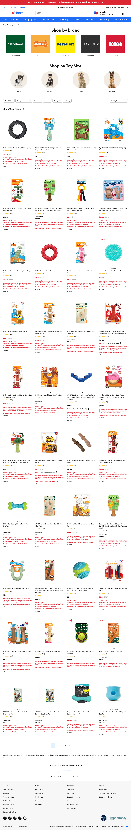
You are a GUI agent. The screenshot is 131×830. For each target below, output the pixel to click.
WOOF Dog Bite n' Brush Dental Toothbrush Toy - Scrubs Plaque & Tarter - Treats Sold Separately (81, 397)
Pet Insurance (71, 808)
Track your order (19, 7)
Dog (4, 25)
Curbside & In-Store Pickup (108, 793)
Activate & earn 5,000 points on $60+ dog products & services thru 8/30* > (65, 2)
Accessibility (39, 804)
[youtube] (25, 818)
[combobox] (61, 13)
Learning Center (8, 804)
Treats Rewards (8, 797)
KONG (115, 55)
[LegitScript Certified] (103, 818)
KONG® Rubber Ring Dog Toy (45, 271)
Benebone (16, 55)
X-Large (112, 91)
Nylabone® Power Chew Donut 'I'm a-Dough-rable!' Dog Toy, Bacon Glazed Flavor (111, 397)
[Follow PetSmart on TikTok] (20, 818)
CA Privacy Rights (105, 826)
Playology (90, 55)
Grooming (70, 789)
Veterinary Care (72, 804)
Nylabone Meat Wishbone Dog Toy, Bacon (49, 395)
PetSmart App (8, 808)
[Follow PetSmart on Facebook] (5, 818)
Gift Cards (6, 801)
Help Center (39, 789)
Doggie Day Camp (73, 797)
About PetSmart (8, 789)
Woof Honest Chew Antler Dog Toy (110, 651)
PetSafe (66, 55)
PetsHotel (70, 793)
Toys (9, 25)
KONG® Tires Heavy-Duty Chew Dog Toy (17, 148)
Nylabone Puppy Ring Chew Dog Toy (15, 331)
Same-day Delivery (105, 797)
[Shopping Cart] (126, 13)
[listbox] (65, 46)
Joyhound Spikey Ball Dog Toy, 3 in (110, 271)
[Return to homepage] (17, 12)
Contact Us (39, 793)
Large (81, 91)
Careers (6, 793)
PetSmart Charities (9, 812)
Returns (37, 801)
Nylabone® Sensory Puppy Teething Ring (17, 588)
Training (70, 801)
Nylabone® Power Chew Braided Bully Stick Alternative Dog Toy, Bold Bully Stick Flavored (49, 590)
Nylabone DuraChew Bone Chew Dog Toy (49, 651)
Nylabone (40, 55)
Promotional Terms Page (73, 777)
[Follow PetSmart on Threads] (15, 818)
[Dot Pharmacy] (118, 818)
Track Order (39, 797)
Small (19, 91)
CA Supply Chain (93, 826)
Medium (50, 91)
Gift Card (6, 7)
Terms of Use (60, 826)
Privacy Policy (69, 826)
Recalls (52, 826)
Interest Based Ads (80, 826)
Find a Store (103, 789)
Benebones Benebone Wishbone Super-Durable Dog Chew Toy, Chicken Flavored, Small (113, 526)
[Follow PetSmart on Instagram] (10, 818)
